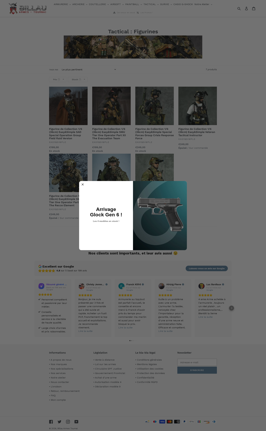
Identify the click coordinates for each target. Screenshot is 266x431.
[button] (82, 184)
